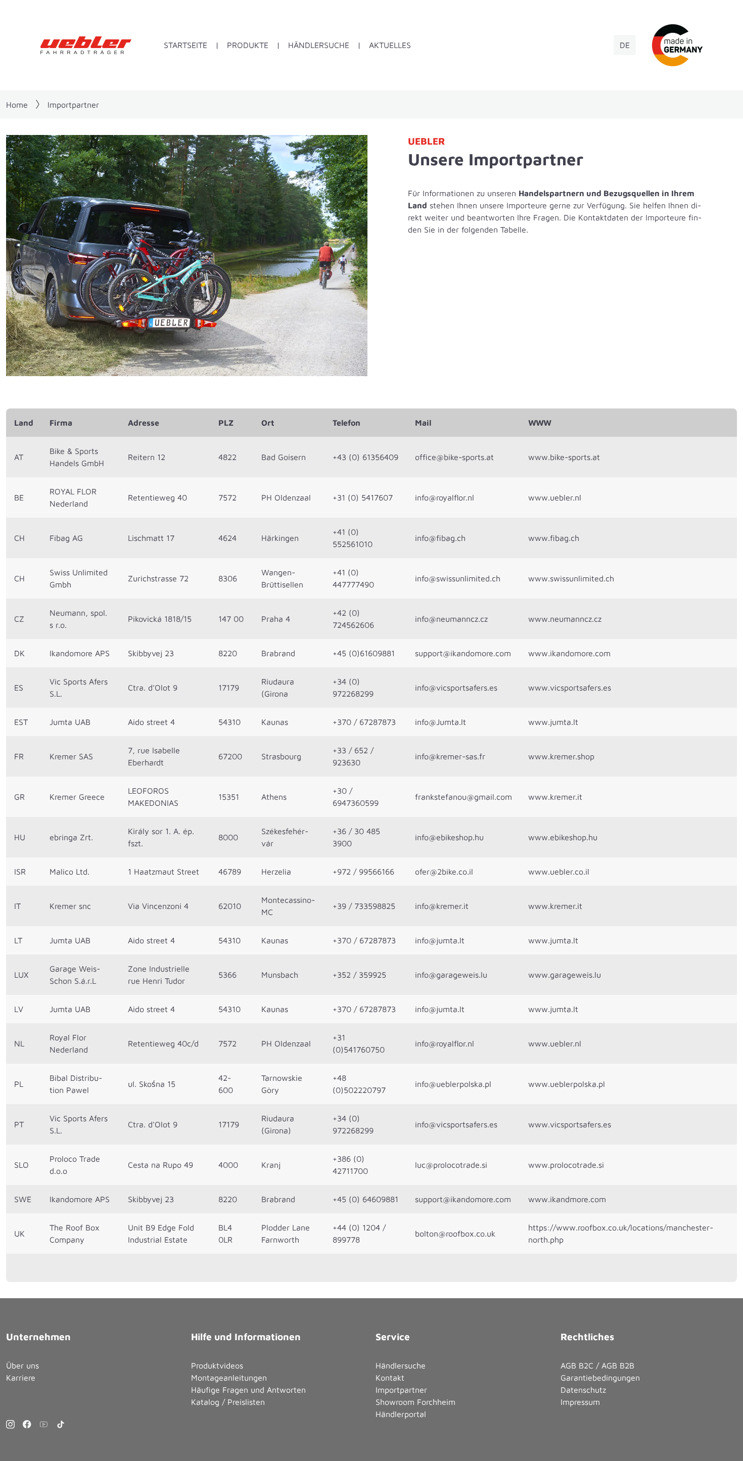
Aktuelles (390, 45)
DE (625, 45)
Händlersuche (318, 45)
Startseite (185, 45)
